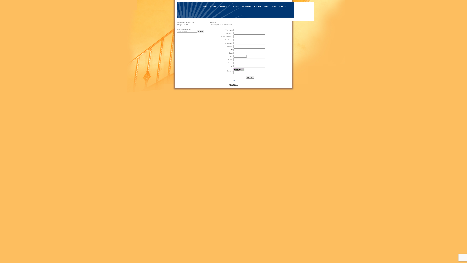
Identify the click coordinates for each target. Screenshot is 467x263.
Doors (266, 7)
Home (205, 7)
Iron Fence (246, 7)
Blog (274, 7)
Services (224, 7)
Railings (257, 7)
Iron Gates (235, 7)
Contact (283, 7)
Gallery (213, 7)
